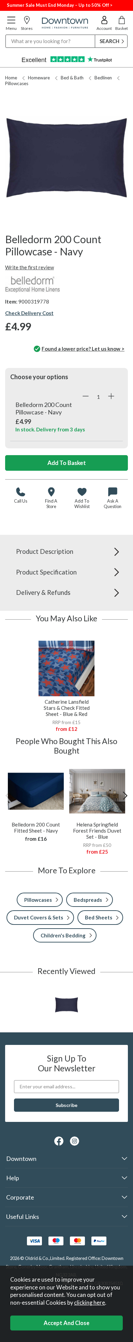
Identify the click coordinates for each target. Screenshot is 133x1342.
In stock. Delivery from (50, 429)
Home (11, 77)
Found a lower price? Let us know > (83, 349)
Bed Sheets (98, 917)
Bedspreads (88, 900)
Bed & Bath (72, 77)
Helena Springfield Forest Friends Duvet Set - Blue (97, 830)
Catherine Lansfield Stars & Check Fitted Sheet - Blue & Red (67, 708)
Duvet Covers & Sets (38, 917)
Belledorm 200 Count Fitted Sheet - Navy (36, 827)
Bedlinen (103, 77)
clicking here (89, 1302)
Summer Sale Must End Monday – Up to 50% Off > (60, 5)
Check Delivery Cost (29, 313)
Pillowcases (38, 900)
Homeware (39, 77)
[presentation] (8, 795)
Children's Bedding (63, 935)
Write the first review (29, 267)
